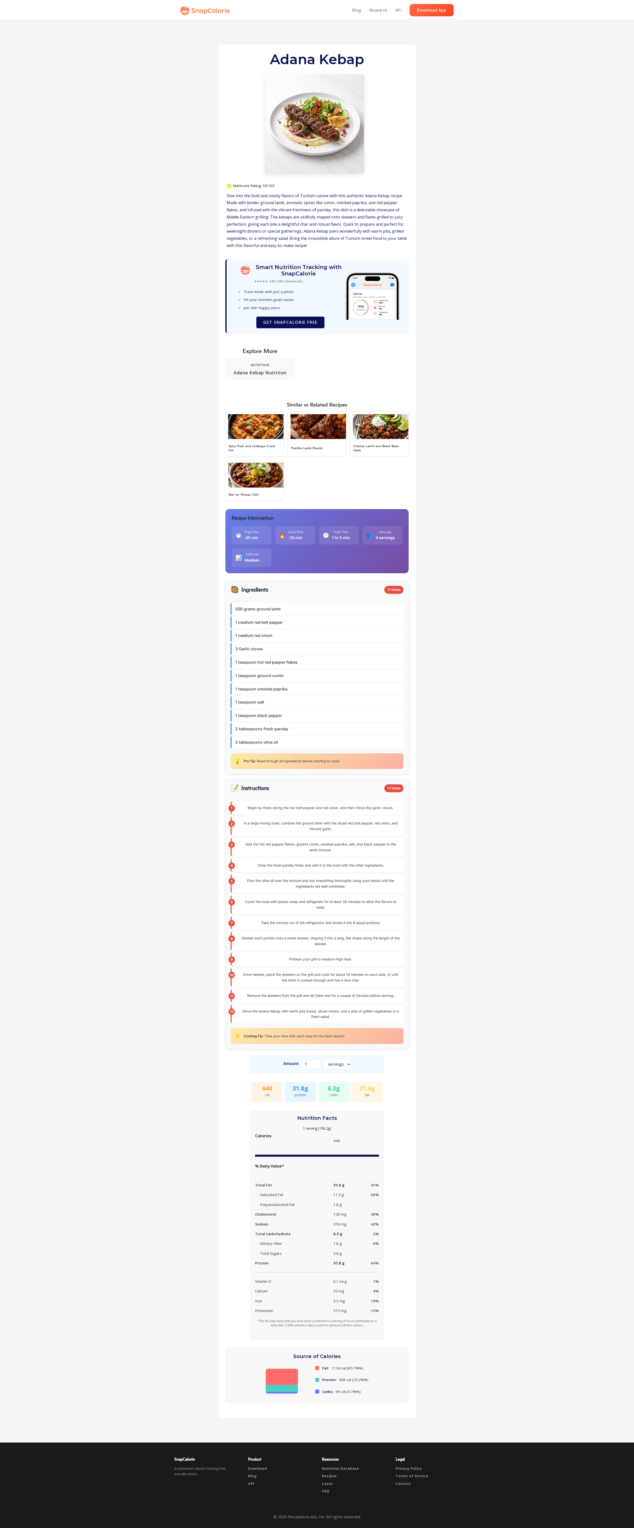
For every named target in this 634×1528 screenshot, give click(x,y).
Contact (403, 1483)
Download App (431, 10)
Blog (356, 10)
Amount (291, 1063)
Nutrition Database (340, 1468)
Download (257, 1468)
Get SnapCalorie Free (290, 322)
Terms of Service (412, 1475)
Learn (327, 1483)
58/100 (268, 185)
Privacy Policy (409, 1468)
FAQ (325, 1491)
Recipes (329, 1475)
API (398, 10)
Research (378, 10)
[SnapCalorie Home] (206, 10)
